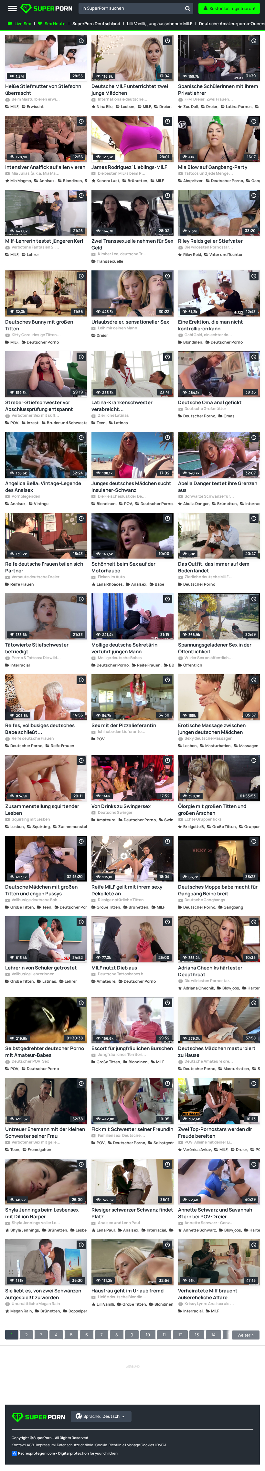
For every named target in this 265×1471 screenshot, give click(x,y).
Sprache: (101, 1416)
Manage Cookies (140, 1444)
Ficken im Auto (111, 577)
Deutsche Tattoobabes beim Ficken (122, 974)
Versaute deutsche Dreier (35, 577)
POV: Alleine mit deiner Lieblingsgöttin (209, 1142)
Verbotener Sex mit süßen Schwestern (36, 416)
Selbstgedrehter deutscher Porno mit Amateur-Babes (44, 1051)
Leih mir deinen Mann (117, 328)
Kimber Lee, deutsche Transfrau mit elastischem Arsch (122, 254)
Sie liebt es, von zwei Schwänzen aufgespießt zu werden (43, 1294)
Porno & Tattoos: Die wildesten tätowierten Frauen (36, 658)
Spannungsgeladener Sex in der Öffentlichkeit (214, 648)
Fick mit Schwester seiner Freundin (132, 1129)
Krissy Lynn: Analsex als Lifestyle (209, 1304)
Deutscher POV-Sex (30, 1061)
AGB (30, 1444)
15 (230, 1335)
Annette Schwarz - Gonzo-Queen (209, 1223)
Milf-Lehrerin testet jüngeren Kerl (44, 241)
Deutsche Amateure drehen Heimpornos (209, 1061)
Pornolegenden (25, 496)
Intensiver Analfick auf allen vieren (45, 167)
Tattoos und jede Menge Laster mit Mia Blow (209, 173)
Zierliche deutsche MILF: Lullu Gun (209, 577)
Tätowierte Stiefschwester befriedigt (37, 648)
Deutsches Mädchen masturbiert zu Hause (217, 1051)
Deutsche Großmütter (205, 409)
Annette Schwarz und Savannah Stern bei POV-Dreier (215, 1213)
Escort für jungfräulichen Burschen (132, 1048)
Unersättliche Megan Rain (35, 1304)
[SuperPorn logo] (46, 9)
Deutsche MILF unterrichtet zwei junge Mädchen (129, 89)
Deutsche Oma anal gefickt (210, 402)
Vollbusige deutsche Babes (36, 900)
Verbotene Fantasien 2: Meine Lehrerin (36, 247)
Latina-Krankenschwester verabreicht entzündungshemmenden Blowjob (131, 406)
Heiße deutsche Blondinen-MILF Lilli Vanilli (122, 1297)
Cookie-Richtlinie (109, 1444)
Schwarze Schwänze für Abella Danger (209, 496)
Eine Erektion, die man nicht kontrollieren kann (210, 325)
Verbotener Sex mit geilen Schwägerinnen (36, 1142)
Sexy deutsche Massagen (208, 738)
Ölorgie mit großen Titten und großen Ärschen (212, 809)
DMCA (161, 1444)
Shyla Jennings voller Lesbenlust (36, 1223)
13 (197, 1335)
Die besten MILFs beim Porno (122, 173)
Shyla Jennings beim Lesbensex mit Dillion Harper (42, 1213)
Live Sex (23, 23)
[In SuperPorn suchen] (187, 8)
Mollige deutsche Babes (119, 658)
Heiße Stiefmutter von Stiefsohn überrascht (43, 89)
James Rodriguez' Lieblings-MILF (129, 167)
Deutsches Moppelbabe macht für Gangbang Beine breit (218, 890)
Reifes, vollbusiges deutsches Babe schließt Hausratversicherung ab (40, 729)
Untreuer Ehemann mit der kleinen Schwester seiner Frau (45, 1132)
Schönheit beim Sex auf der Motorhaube (123, 567)
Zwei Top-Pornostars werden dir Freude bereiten (215, 1132)
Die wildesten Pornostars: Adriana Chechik (209, 981)
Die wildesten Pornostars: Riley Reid (209, 247)
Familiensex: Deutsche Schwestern (122, 1136)
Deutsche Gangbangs (204, 900)
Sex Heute (55, 23)
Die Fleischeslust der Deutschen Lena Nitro (122, 496)
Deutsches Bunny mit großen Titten (39, 325)
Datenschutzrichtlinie (75, 1444)
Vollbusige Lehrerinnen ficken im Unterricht (36, 974)
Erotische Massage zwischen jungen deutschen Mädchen (212, 729)
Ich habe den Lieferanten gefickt (122, 732)
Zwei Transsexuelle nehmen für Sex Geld (132, 244)
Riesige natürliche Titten (120, 900)
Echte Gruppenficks (203, 819)
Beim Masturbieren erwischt (36, 99)
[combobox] (136, 8)
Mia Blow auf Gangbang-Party (212, 167)
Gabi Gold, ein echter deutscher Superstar (209, 335)
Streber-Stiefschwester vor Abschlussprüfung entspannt (39, 406)
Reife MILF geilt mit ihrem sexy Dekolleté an (126, 890)
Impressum (45, 1444)
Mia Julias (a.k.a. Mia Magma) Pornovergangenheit (36, 173)
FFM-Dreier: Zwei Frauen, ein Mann (209, 99)
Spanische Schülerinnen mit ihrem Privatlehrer (218, 89)
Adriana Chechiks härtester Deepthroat (210, 971)
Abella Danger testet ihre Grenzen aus (217, 486)
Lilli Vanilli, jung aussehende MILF (159, 23)
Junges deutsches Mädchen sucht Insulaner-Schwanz (131, 486)
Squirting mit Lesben (30, 819)
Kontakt (18, 1444)
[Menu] (12, 9)
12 (180, 1335)
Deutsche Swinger (114, 813)
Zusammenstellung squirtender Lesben (42, 809)
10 (148, 1335)
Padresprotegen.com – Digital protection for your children (68, 1453)
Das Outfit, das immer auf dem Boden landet (213, 567)
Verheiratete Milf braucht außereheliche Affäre (208, 1294)
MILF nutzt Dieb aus (114, 967)
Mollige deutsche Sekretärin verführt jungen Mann (124, 648)
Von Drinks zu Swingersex (121, 806)
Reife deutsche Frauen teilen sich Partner (44, 567)
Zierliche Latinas (113, 416)
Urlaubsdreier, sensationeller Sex (130, 321)
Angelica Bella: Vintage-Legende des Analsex (43, 486)
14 (213, 1335)
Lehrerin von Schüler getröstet (41, 967)
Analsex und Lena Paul (118, 1223)
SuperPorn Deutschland (96, 23)
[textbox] (130, 8)
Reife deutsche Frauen (32, 738)
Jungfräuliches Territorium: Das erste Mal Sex (122, 1055)
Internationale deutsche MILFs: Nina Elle (122, 99)
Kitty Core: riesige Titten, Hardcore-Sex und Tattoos (36, 335)
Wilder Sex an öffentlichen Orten (209, 658)
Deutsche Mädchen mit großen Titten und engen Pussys (41, 890)
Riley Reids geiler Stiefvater (210, 241)
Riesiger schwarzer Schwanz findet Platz (132, 1213)
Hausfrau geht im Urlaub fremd (127, 1290)
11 (164, 1335)
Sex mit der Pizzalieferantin (123, 725)
